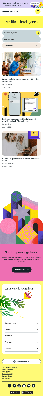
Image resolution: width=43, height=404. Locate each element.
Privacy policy (6, 372)
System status (7, 376)
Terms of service (7, 370)
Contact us (5, 378)
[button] (37, 11)
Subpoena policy (7, 374)
